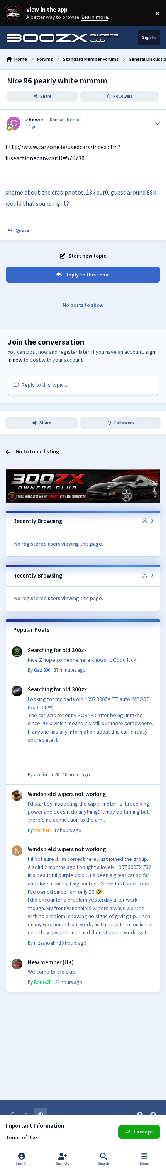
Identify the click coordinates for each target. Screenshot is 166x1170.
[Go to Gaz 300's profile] (17, 651)
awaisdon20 (46, 774)
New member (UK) (51, 962)
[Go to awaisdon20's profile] (17, 691)
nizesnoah (45, 943)
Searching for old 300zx (57, 650)
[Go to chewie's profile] (13, 123)
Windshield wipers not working (67, 794)
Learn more (15, 13)
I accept (143, 1132)
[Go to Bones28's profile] (17, 964)
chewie (34, 120)
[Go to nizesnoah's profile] (17, 850)
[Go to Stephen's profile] (17, 795)
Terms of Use (21, 1138)
